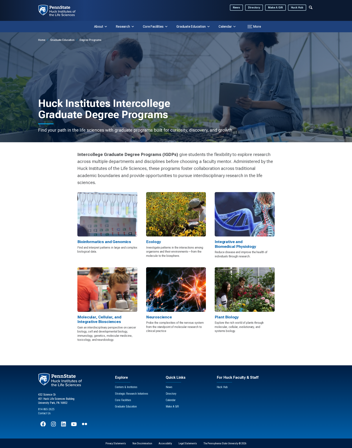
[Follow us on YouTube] (74, 425)
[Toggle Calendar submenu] (234, 26)
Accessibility (165, 443)
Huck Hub (297, 7)
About (98, 26)
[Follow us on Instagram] (54, 425)
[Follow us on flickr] (85, 425)
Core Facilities (153, 26)
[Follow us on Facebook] (43, 425)
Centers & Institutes (126, 387)
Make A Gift (275, 7)
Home (42, 40)
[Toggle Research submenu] (132, 26)
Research (123, 26)
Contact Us (44, 413)
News (236, 7)
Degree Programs (90, 40)
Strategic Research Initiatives (131, 393)
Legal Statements (188, 443)
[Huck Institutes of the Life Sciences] (60, 10)
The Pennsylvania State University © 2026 (224, 443)
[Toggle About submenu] (105, 26)
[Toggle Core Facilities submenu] (166, 26)
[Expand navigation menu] (310, 7)
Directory (254, 7)
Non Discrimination (142, 443)
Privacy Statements (116, 443)
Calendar (225, 26)
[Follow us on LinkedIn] (64, 425)
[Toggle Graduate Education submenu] (208, 26)
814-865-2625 (46, 409)
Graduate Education (191, 26)
